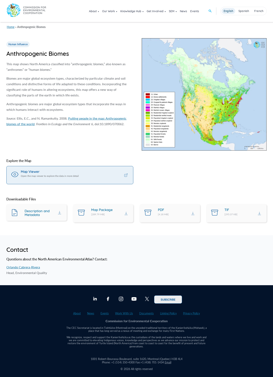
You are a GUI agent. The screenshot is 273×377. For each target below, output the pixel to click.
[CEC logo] (26, 10)
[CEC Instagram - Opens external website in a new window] (121, 299)
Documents (146, 313)
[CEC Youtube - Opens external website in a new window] (134, 299)
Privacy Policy (191, 313)
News (183, 11)
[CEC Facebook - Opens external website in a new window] (108, 299)
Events (194, 11)
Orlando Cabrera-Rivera (23, 267)
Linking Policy (168, 313)
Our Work (108, 11)
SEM (171, 11)
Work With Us (124, 313)
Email (168, 362)
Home (10, 27)
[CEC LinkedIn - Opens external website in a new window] (95, 299)
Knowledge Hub (130, 11)
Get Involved (155, 11)
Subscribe (168, 299)
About (93, 11)
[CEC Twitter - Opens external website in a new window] (147, 299)
